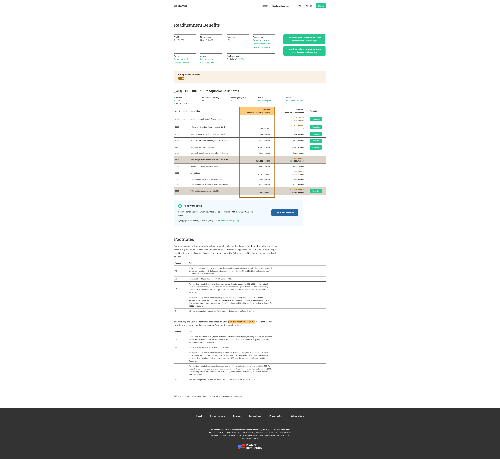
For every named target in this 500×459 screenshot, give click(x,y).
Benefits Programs (264, 101)
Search (264, 5)
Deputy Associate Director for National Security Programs (262, 43)
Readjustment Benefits (294, 101)
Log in (321, 5)
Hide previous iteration (189, 74)
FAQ (299, 5)
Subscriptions (297, 416)
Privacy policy (276, 416)
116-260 (240, 59)
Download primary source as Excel (304, 39)
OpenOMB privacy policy (230, 221)
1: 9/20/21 (178, 101)
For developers (217, 416)
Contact (236, 416)
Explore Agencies (281, 6)
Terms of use (255, 416)
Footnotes (316, 119)
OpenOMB (180, 5)
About (309, 5)
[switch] (181, 78)
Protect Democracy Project (232, 435)
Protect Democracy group (250, 438)
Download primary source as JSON (304, 50)
